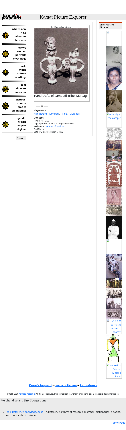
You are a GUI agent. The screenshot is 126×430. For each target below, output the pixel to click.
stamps (21, 103)
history (22, 47)
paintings (20, 77)
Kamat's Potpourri (40, 385)
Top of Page (118, 422)
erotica (22, 107)
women (21, 51)
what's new (19, 29)
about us (20, 36)
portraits (20, 55)
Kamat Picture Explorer (63, 17)
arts (23, 66)
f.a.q (23, 32)
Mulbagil (74, 113)
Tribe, (64, 113)
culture (21, 73)
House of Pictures (66, 385)
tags (23, 84)
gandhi (22, 118)
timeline (21, 88)
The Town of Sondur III (55, 126)
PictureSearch (88, 385)
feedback (20, 40)
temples (21, 125)
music (22, 69)
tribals (22, 121)
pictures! (21, 99)
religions (21, 129)
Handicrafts (40, 113)
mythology (19, 58)
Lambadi (54, 113)
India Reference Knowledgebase (24, 412)
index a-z (20, 92)
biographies (19, 110)
